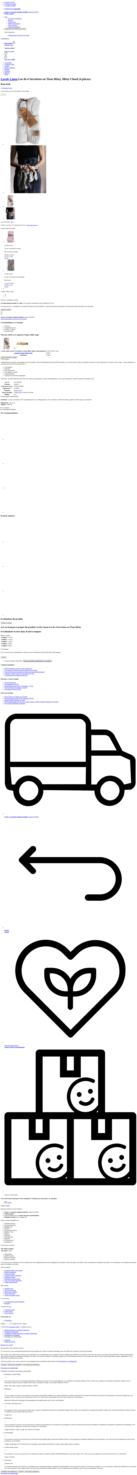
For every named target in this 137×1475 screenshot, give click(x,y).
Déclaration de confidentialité (68, 1361)
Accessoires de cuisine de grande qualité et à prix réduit (20, 670)
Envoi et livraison (9, 1274)
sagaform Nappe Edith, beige (23, 353)
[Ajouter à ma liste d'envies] (1, 312)
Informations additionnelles (10, 396)
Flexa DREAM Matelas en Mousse (14, 703)
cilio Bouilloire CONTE (11, 684)
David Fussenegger (10, 682)
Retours (10, 20)
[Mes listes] (5, 54)
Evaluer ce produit (6, 623)
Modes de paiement (14, 23)
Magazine (7, 1303)
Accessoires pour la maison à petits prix (16, 675)
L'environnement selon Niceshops (14, 1301)
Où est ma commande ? (15, 18)
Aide (5, 17)
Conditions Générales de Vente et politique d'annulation (20, 1333)
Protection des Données (11, 1332)
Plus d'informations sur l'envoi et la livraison (14, 319)
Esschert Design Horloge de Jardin (14, 700)
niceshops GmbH (14, 1327)
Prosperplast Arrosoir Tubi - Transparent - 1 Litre (18, 686)
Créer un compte (9, 51)
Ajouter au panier (6, 309)
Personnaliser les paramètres (31, 1364)
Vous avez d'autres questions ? (13, 1280)
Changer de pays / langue (19, 1323)
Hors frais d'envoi (32, 225)
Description (5, 359)
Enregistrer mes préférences (9, 1471)
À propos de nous (9, 1310)
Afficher (3, 657)
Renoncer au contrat (7, 1345)
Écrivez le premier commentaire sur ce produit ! (37, 661)
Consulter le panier (10, 5)
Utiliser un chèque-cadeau (12, 1295)
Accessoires (5, 408)
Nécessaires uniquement (15, 1364)
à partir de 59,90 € (21, 12)
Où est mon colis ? (9, 1293)
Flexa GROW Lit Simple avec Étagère (15, 697)
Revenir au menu (9, 2)
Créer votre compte (10, 1290)
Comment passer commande (12, 1275)
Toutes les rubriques (14, 27)
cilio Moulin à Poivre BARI (12, 689)
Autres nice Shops (9, 1342)
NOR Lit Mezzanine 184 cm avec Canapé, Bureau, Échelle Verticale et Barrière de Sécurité (31, 702)
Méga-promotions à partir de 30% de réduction (18, 668)
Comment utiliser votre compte (13, 1270)
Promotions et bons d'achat (12, 1279)
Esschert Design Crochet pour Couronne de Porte (19, 698)
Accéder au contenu (10, 4)
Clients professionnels (10, 1282)
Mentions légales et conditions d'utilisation (16, 1330)
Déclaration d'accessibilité (12, 1335)
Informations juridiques (9, 409)
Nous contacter (12, 25)
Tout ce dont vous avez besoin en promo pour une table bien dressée (24, 672)
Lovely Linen (9, 79)
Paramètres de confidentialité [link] (12, 1337)
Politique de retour (9, 1277)
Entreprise (7, 1340)
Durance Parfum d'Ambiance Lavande (15, 687)
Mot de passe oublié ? (10, 1292)
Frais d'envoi (12, 22)
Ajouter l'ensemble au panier (9, 357)
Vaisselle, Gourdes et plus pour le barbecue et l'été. (19, 673)
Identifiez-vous (8, 45)
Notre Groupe (8, 1311)
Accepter (3, 1364)
